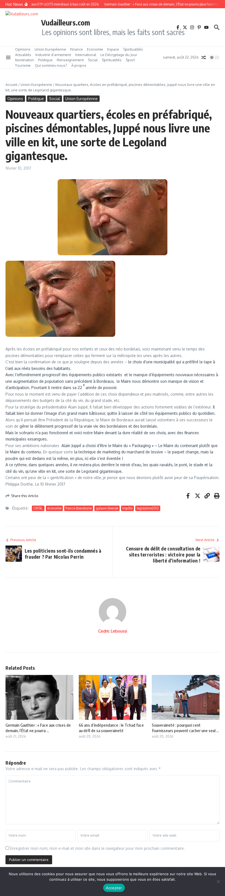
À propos (78, 65)
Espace (113, 49)
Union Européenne (50, 49)
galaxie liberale (107, 508)
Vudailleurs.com (65, 22)
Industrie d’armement (53, 55)
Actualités (23, 55)
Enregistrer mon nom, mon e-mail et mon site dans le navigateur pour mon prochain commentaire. (97, 848)
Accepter (114, 888)
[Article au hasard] (203, 57)
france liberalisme (79, 508)
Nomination (24, 60)
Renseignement (70, 60)
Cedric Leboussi (112, 631)
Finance (76, 49)
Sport (130, 60)
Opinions (22, 49)
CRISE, (38, 508)
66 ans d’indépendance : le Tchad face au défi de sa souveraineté (111, 728)
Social (93, 60)
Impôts (127, 508)
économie (54, 508)
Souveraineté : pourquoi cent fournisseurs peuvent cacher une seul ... (185, 728)
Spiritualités (133, 49)
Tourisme (23, 65)
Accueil (11, 84)
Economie (95, 49)
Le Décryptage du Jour (118, 55)
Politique (45, 60)
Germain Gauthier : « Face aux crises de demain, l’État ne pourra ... (38, 728)
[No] (218, 881)
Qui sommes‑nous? (51, 65)
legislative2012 (148, 508)
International (85, 55)
